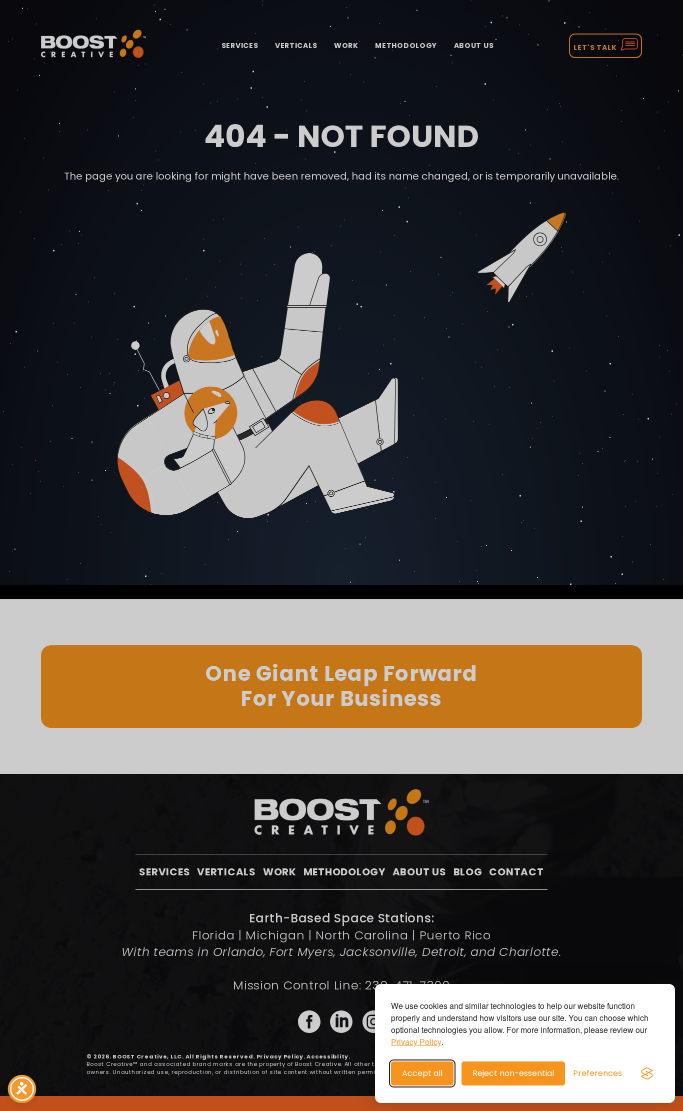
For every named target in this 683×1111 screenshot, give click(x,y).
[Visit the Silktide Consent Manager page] (647, 1073)
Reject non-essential (513, 1073)
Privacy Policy (416, 1041)
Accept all (422, 1073)
